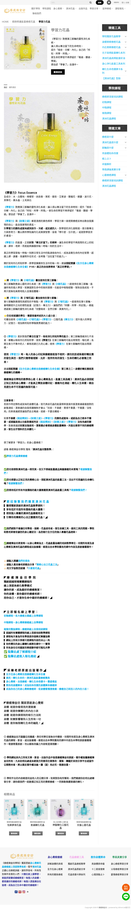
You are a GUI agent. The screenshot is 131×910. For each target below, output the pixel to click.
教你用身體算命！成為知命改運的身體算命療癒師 (31, 685)
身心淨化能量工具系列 (113, 63)
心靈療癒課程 (109, 175)
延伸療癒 (106, 8)
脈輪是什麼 (108, 147)
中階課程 (106, 107)
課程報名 (119, 8)
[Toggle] (125, 36)
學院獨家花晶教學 (111, 36)
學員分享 (94, 8)
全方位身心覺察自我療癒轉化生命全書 (25, 674)
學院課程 (46, 8)
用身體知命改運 (110, 153)
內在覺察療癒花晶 (111, 47)
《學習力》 (46, 319)
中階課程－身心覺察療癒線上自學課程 (23, 622)
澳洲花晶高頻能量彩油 (113, 58)
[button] (109, 2)
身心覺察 (57, 8)
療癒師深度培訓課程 (112, 96)
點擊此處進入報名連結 (22, 656)
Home (5, 21)
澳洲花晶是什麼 (110, 142)
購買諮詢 (58, 71)
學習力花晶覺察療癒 (17, 455)
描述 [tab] (5, 87)
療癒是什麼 (108, 136)
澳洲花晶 (70, 8)
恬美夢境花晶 (14, 824)
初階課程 (106, 102)
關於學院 (35, 8)
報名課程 (126, 887)
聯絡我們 (36, 13)
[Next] (94, 819)
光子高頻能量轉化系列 (113, 52)
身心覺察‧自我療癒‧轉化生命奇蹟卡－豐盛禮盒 (31, 681)
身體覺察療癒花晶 (111, 41)
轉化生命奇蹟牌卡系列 (112, 70)
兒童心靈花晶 (84, 824)
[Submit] (91, 2)
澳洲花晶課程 (109, 118)
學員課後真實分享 (111, 169)
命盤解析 (106, 164)
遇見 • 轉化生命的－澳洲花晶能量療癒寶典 (28, 677)
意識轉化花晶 (37, 824)
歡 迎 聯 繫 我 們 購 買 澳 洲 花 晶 (28, 501)
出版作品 (83, 8)
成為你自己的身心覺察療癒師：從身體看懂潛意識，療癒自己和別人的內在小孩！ (47, 688)
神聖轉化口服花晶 (61, 826)
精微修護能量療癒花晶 (23, 21)
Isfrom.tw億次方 (124, 907)
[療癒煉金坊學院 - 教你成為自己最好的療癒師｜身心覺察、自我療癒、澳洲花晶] (15, 10)
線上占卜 (106, 158)
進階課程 (106, 113)
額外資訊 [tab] (12, 87)
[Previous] (4, 819)
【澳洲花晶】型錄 (111, 78)
